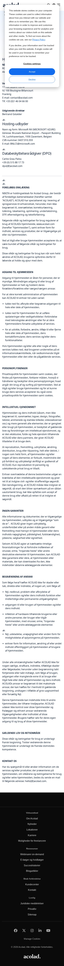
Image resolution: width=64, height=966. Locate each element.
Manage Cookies (32, 939)
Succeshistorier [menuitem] (32, 865)
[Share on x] (24, 930)
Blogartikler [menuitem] (32, 871)
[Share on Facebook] (15, 930)
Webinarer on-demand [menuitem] (32, 854)
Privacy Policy (38, 40)
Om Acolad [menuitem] (32, 818)
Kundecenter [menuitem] (32, 884)
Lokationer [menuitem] (32, 829)
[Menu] (58, 4)
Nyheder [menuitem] (32, 824)
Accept (32, 72)
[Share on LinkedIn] (40, 930)
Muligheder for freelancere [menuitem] (32, 841)
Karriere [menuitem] (32, 835)
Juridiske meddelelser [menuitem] (32, 903)
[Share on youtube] (48, 930)
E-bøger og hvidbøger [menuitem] (32, 860)
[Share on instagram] (32, 930)
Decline (32, 79)
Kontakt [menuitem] (32, 890)
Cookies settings (32, 63)
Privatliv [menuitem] (32, 909)
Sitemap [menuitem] (32, 914)
